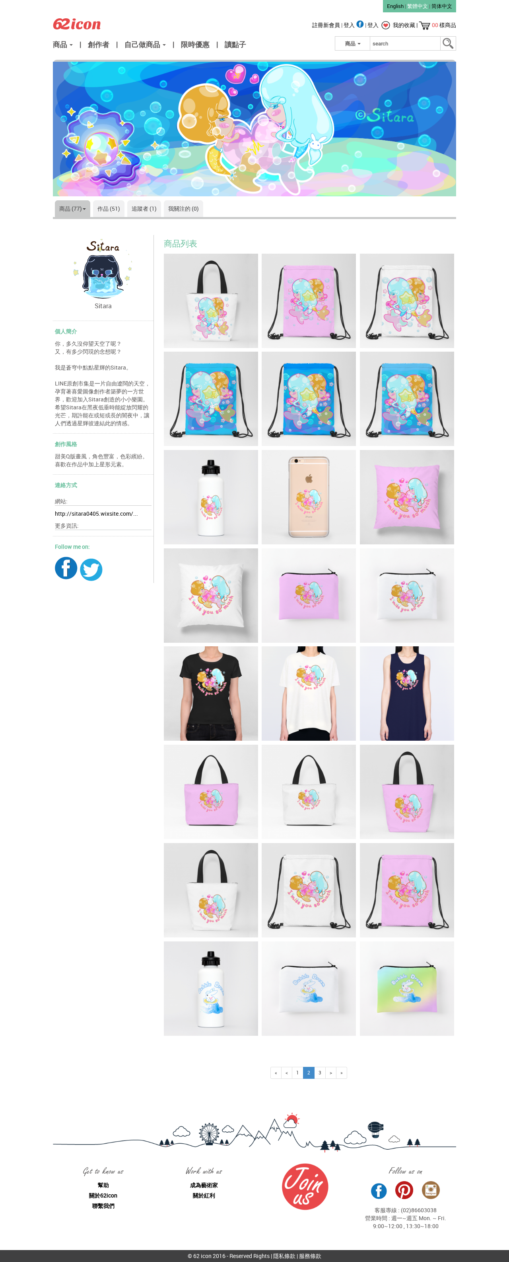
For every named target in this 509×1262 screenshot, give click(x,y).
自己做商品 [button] (143, 44)
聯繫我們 (103, 1205)
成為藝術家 (204, 1185)
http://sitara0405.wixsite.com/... (96, 513)
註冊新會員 (326, 25)
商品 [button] (61, 44)
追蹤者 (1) (144, 208)
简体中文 (441, 6)
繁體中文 (417, 6)
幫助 (103, 1185)
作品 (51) (108, 208)
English (395, 6)
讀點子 (235, 44)
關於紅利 (204, 1195)
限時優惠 (195, 44)
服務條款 (310, 1256)
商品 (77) (70, 208)
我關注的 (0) (183, 208)
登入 (350, 25)
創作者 (98, 44)
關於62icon (103, 1195)
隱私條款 (284, 1256)
